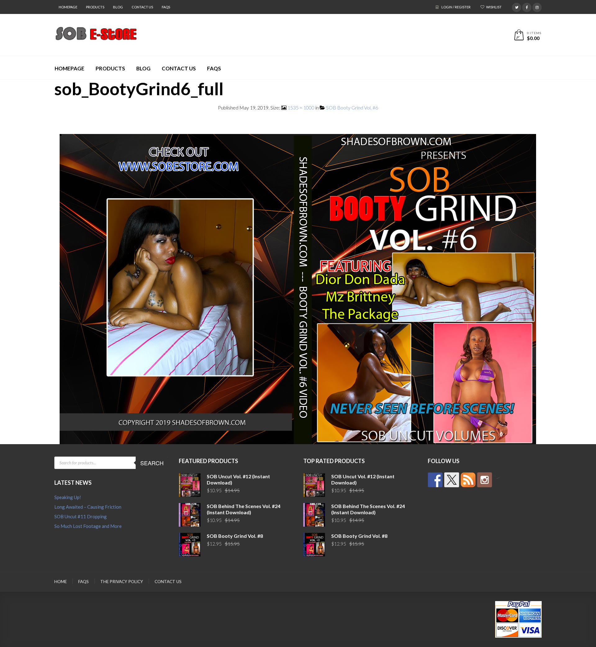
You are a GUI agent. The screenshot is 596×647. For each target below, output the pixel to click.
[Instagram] (537, 6)
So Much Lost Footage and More (88, 526)
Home (60, 581)
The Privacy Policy (121, 581)
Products (95, 7)
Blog (118, 7)
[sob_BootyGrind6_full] (298, 288)
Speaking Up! (67, 497)
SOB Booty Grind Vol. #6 (352, 107)
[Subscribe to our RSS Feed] (468, 479)
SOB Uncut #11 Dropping (80, 516)
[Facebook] (526, 6)
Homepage (68, 7)
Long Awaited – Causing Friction (87, 507)
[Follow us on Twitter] (451, 479)
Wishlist (494, 7)
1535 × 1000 (300, 107)
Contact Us (142, 7)
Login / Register (456, 7)
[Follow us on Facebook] (435, 479)
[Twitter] (516, 6)
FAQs (166, 7)
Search (152, 463)
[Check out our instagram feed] (484, 479)
